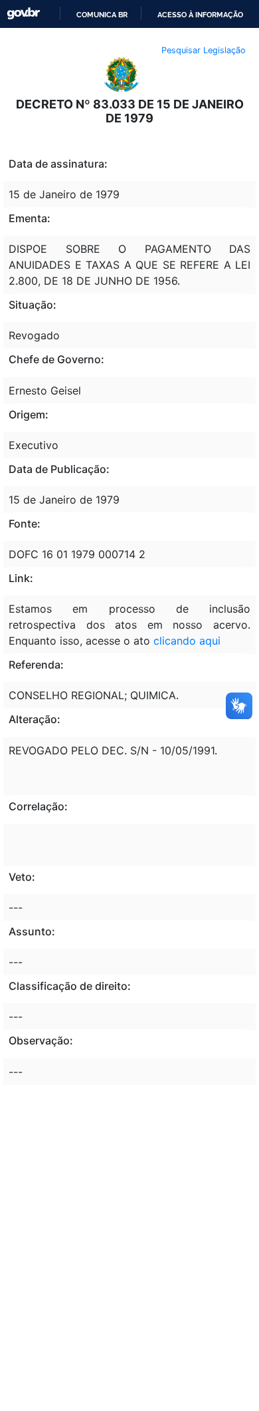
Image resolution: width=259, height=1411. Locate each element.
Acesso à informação (200, 14)
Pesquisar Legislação (203, 50)
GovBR (23, 13)
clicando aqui (186, 640)
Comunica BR (102, 14)
